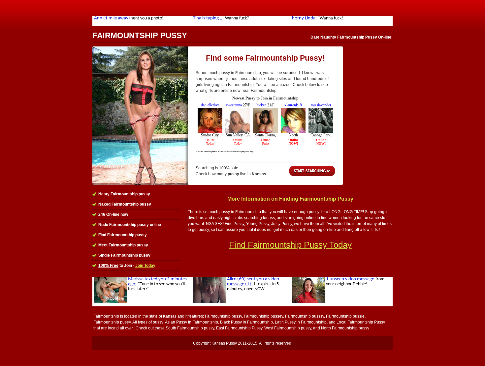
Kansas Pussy (224, 343)
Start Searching (312, 171)
